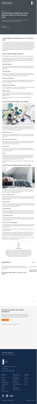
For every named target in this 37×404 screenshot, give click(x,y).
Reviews (3, 389)
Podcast (26, 384)
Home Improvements (16, 387)
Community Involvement (5, 384)
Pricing (25, 377)
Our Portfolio (3, 380)
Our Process (3, 387)
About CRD (3, 377)
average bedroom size (7, 43)
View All (33, 262)
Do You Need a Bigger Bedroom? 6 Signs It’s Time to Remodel (14, 273)
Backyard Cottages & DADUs (17, 384)
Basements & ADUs (16, 382)
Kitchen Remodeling (16, 377)
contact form (30, 237)
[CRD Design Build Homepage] (33, 3)
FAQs (25, 380)
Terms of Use (33, 400)
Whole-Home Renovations (16, 389)
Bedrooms (3, 11)
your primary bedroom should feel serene (22, 59)
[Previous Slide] (31, 301)
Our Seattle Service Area (5, 382)
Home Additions (15, 380)
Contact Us (26, 382)
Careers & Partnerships (5, 391)
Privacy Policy (28, 400)
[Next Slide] (34, 301)
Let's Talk (5, 319)
